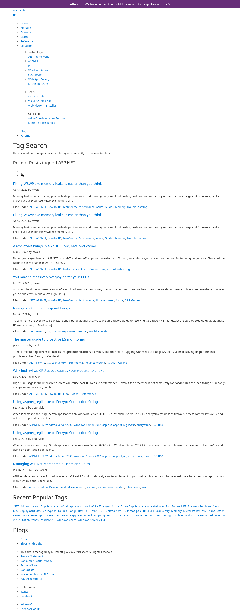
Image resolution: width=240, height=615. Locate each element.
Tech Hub (149, 515)
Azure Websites (154, 506)
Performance (86, 207)
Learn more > (160, 4)
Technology (164, 515)
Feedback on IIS (30, 609)
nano (212, 511)
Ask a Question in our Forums (46, 118)
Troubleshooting (137, 207)
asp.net (107, 425)
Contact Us (27, 570)
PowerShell (53, 515)
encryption (143, 425)
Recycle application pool (77, 515)
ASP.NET (33, 61)
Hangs (104, 269)
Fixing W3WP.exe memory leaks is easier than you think (57, 183)
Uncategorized (105, 300)
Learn (24, 37)
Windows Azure (66, 520)
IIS (14, 15)
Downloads (27, 32)
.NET (32, 207)
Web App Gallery (38, 79)
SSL (129, 515)
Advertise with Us (32, 579)
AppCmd (62, 506)
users (136, 487)
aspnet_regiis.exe (124, 425)
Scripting (99, 515)
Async (84, 269)
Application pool (79, 506)
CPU (127, 300)
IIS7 (154, 425)
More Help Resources (41, 123)
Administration (38, 487)
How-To (52, 207)
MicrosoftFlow (191, 511)
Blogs (24, 131)
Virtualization (21, 520)
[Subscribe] (22, 176)
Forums (25, 135)
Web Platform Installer (42, 105)
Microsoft (19, 10)
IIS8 (160, 425)
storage (137, 515)
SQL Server (35, 74)
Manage (26, 27)
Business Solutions (199, 506)
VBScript (219, 515)
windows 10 (47, 520)
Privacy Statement (32, 556)
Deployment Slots (31, 511)
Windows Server (38, 70)
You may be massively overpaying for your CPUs (51, 277)
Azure (99, 207)
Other (220, 511)
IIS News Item (112, 511)
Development (57, 487)
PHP (30, 65)
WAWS (35, 520)
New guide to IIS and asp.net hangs (41, 308)
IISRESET (148, 511)
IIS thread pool (132, 511)
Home (24, 23)
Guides (109, 207)
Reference (27, 41)
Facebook (26, 596)
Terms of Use (29, 565)
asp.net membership (111, 487)
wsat (145, 487)
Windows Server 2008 (58, 425)
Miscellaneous (77, 487)
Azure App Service (132, 506)
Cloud (216, 506)
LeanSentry (70, 207)
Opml (24, 539)
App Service (48, 506)
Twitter (25, 591)
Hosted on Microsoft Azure (37, 574)
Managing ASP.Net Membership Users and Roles (51, 464)
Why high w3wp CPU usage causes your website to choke (58, 370)
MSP (204, 511)
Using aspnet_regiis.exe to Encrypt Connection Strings (56, 401)
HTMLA (92, 511)
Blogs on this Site (31, 543)
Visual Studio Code (40, 101)
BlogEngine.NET (176, 506)
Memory (120, 207)
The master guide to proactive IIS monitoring (49, 339)
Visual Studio (36, 96)
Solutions (26, 46)
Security (111, 515)
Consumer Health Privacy (36, 561)
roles (129, 487)
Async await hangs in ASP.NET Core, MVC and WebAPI (55, 246)
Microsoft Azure (38, 83)
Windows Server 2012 (87, 425)
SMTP (121, 515)
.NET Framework (38, 56)
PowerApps (38, 515)
